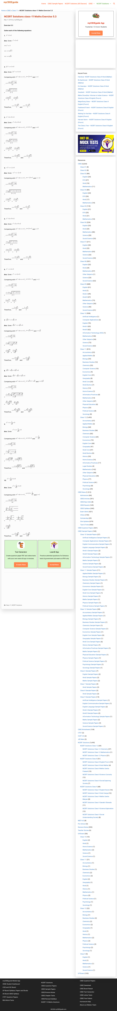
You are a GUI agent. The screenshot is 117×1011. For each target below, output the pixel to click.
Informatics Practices (90, 395)
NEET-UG (81, 820)
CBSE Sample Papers (55, 4)
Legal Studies (87, 466)
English (85, 177)
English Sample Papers (90, 674)
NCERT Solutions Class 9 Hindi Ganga (95, 793)
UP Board (81, 973)
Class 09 (83, 284)
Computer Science (89, 368)
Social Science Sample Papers (93, 567)
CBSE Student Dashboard (11, 984)
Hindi (84, 183)
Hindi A (85, 294)
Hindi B (85, 297)
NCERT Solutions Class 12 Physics (94, 755)
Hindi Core (86, 382)
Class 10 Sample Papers (88, 534)
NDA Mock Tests (8, 1000)
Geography (86, 378)
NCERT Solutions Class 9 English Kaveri (96, 790)
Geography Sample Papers (92, 638)
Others (82, 515)
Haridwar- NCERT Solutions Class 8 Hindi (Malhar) (95, 77)
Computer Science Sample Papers (94, 629)
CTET (80, 733)
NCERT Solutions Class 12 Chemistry (95, 749)
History (85, 388)
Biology (85, 359)
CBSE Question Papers (85, 528)
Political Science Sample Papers (93, 606)
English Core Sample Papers (92, 590)
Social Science (88, 238)
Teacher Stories (83, 830)
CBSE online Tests (86, 995)
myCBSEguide (11, 2)
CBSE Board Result (86, 989)
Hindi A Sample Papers (90, 551)
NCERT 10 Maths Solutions (50, 1002)
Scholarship (84, 518)
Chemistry (86, 365)
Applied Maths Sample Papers (93, 573)
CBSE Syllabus (85, 508)
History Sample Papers (90, 596)
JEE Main (81, 739)
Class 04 (83, 190)
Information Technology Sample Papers (96, 557)
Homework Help (85, 1002)
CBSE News (82, 492)
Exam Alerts (84, 512)
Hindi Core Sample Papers (91, 593)
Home (43, 4)
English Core (87, 375)
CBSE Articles (85, 499)
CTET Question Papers (10, 997)
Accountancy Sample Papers (92, 612)
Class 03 (83, 173)
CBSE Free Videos (86, 998)
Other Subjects (88, 274)
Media (89, 1005)
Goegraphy (86, 446)
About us (83, 1005)
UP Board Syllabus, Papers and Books (15, 990)
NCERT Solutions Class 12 (89, 746)
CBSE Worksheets (84, 729)
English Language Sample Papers (94, 547)
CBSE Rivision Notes (48, 992)
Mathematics (87, 186)
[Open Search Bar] (114, 3)
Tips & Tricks (84, 525)
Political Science (88, 411)
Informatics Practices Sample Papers (95, 648)
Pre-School (82, 824)
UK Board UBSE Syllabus (11, 994)
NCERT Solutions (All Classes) (76, 4)
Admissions (84, 495)
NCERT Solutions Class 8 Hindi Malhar (95, 765)
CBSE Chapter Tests (48, 995)
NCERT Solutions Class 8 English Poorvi (96, 762)
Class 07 (83, 242)
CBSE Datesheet (85, 985)
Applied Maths (87, 356)
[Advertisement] (37, 589)
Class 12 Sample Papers (88, 609)
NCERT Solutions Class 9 (88, 787)
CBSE (91, 4)
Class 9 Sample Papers (88, 697)
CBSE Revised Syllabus (49, 999)
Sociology (86, 414)
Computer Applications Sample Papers (96, 541)
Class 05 (83, 206)
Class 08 (83, 261)
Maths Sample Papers (90, 560)
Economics (86, 372)
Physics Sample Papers (91, 603)
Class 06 (83, 222)
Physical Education (89, 404)
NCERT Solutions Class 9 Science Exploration (98, 808)
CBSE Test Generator (87, 992)
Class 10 (83, 313)
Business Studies (88, 362)
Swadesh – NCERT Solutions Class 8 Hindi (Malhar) (95, 92)
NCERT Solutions (103, 4)
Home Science (88, 391)
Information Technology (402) (93, 333)
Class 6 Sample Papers (88, 671)
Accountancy (87, 352)
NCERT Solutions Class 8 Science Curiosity (97, 774)
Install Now (54, 565)
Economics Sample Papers (92, 586)
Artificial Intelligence (90, 317)
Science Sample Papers (91, 564)
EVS (84, 180)
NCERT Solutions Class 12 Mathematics (96, 752)
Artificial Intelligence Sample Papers (95, 538)
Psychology (87, 486)
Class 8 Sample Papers (88, 690)
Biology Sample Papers (90, 577)
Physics (85, 407)
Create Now (21, 565)
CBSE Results (84, 505)
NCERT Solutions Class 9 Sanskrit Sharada (97, 802)
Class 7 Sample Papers (88, 684)
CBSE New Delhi (85, 502)
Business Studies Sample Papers (94, 580)
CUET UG (81, 736)
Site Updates (84, 521)
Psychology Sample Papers (92, 664)
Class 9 (82, 954)
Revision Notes (83, 827)
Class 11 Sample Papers (88, 570)
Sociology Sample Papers (91, 668)
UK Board (81, 834)
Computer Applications (90, 320)
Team (94, 1005)
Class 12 (83, 417)
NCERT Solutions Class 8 (88, 759)
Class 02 (83, 170)
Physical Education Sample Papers (94, 655)
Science (85, 235)
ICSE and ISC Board (9, 987)
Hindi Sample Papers (90, 677)
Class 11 (15, 10)
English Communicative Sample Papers (96, 544)
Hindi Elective (87, 385)
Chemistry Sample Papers (91, 583)
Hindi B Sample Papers (90, 554)
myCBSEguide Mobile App (11, 981)
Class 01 (83, 167)
